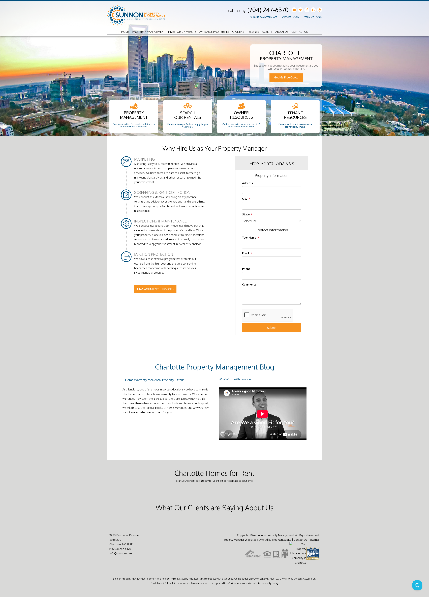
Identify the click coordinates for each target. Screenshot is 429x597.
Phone (246, 269)
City (244, 198)
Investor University (182, 31)
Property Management (148, 31)
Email (245, 253)
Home (125, 31)
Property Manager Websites (239, 539)
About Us (281, 31)
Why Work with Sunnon (235, 379)
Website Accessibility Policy (263, 583)
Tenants (253, 31)
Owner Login (290, 17)
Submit (271, 327)
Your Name (249, 237)
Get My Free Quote (286, 77)
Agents (267, 31)
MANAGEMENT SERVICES (155, 289)
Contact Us (299, 31)
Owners (238, 31)
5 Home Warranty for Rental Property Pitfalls (153, 380)
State (246, 214)
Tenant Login (313, 17)
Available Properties (214, 31)
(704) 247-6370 (268, 9)
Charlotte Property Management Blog (214, 366)
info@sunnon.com (120, 553)
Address (247, 183)
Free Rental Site (281, 539)
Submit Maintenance (263, 17)
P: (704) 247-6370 (120, 549)
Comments (249, 284)
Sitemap (315, 539)
